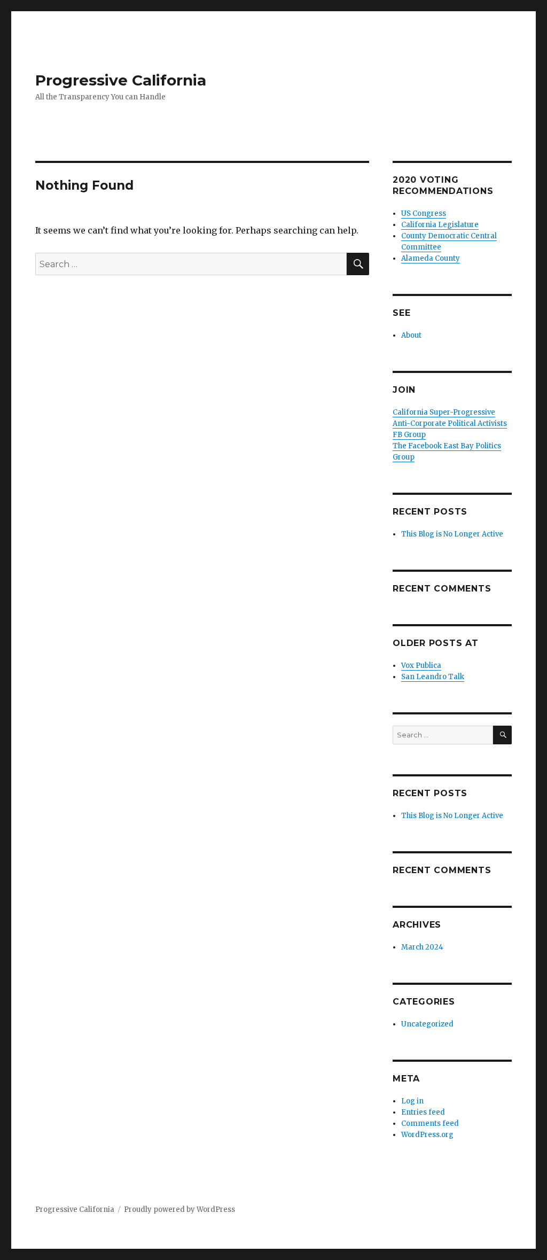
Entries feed (423, 1112)
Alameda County (430, 258)
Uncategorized (427, 1024)
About (411, 335)
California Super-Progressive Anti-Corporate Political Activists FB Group (450, 423)
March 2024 (422, 947)
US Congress (423, 213)
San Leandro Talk (432, 676)
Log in (412, 1101)
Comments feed (430, 1123)
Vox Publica (421, 665)
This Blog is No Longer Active (452, 534)
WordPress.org (427, 1134)
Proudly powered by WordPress (179, 1209)
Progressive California (120, 80)
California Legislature (440, 224)
